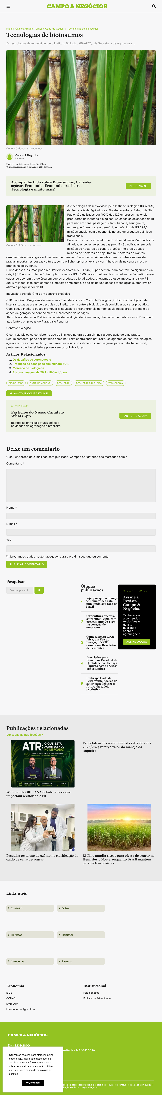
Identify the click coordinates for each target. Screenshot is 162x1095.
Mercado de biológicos (28, 368)
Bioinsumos (16, 383)
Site (9, 540)
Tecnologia (115, 383)
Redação (19, 158)
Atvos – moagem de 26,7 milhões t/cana (40, 372)
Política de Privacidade (97, 998)
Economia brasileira (89, 383)
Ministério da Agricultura (20, 1009)
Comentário (15, 463)
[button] (8, 6)
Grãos (39, 28)
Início (9, 28)
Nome (11, 507)
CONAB (10, 998)
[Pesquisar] (39, 590)
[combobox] (19, 590)
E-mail (11, 523)
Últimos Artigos (24, 28)
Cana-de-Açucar (55, 28)
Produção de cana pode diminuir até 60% (41, 363)
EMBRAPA (12, 1003)
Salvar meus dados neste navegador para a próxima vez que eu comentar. (59, 556)
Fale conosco (91, 992)
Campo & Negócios (27, 155)
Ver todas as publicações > (25, 734)
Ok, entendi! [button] (33, 1082)
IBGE (9, 992)
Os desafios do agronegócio (32, 359)
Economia (63, 383)
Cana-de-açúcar (40, 383)
